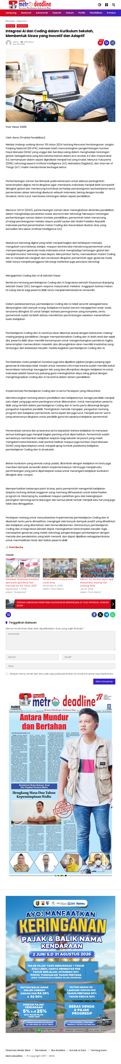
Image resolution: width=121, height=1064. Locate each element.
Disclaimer (41, 1050)
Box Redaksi (58, 1050)
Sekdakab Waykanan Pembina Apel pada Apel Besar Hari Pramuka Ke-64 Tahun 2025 (22, 582)
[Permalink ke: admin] (9, 43)
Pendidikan (22, 26)
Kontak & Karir (77, 1050)
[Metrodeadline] (29, 4)
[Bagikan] (112, 43)
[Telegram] (106, 614)
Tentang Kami (98, 1050)
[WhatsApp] (112, 614)
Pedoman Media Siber (18, 1050)
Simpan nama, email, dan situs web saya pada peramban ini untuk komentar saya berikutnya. (61, 673)
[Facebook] (94, 614)
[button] (99, 5)
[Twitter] (100, 614)
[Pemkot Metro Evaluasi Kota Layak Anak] (60, 568)
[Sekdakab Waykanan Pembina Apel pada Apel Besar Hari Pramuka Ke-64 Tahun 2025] (23, 568)
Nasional (10, 26)
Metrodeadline (14, 1056)
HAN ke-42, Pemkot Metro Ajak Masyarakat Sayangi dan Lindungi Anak (96, 582)
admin (16, 42)
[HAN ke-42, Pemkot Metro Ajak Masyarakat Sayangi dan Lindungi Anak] (97, 568)
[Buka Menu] (106, 5)
